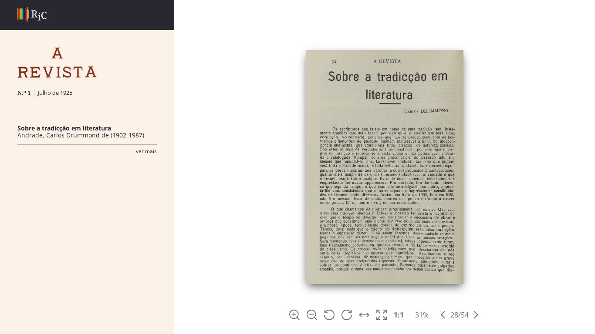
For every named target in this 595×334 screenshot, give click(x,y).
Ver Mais (146, 151)
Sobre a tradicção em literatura (64, 128)
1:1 (399, 315)
